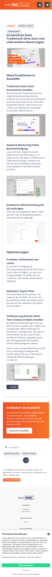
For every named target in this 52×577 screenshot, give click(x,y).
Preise (26, 522)
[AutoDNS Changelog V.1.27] (26, 58)
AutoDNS (26, 509)
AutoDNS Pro (26, 511)
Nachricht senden (11, 480)
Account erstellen (19, 430)
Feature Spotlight (11, 454)
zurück (12, 387)
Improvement (14, 31)
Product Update (26, 26)
